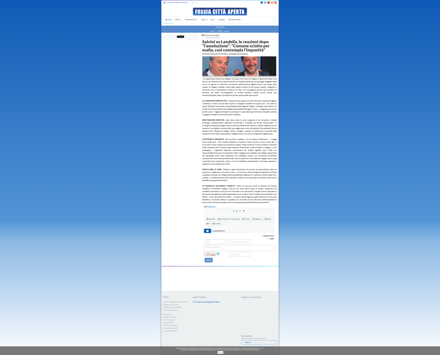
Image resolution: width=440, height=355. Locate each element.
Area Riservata (171, 331)
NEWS (177, 20)
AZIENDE (221, 20)
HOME (169, 20)
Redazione (211, 206)
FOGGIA (246, 219)
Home (212, 31)
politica (226, 31)
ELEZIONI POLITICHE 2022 (229, 219)
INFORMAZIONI (234, 20)
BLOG (213, 20)
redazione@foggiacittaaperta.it (177, 2)
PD (209, 224)
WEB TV (204, 20)
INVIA (208, 260)
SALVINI (217, 224)
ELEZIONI (211, 219)
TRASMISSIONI (191, 20)
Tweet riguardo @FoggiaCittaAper (206, 302)
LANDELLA (258, 219)
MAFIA (268, 219)
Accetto (220, 352)
